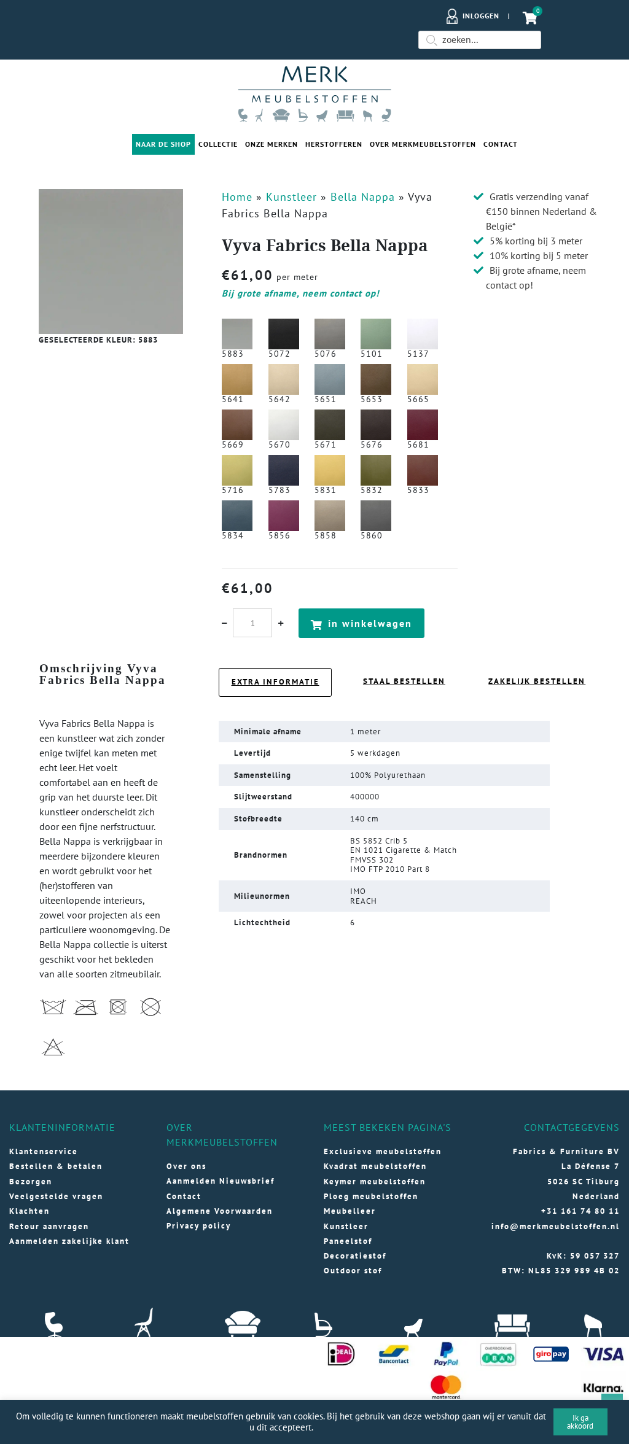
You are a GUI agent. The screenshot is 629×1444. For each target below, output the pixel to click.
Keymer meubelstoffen (375, 1181)
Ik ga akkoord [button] (580, 1422)
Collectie (218, 144)
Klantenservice (43, 1151)
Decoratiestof (355, 1256)
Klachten (29, 1211)
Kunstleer (291, 197)
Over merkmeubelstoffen (423, 144)
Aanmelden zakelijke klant (69, 1241)
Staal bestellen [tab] (404, 681)
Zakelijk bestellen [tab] (536, 681)
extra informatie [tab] (275, 682)
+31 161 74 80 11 (580, 1211)
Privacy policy (198, 1226)
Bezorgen (30, 1181)
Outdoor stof (353, 1270)
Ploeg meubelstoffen (371, 1196)
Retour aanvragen (49, 1226)
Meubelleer (350, 1211)
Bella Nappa (362, 197)
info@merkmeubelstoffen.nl (555, 1226)
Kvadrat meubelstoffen (375, 1166)
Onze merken (271, 144)
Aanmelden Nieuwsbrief (220, 1181)
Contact (500, 144)
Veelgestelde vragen (56, 1196)
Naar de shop (163, 144)
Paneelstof (348, 1241)
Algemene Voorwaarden (219, 1211)
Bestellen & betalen (56, 1166)
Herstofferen (333, 144)
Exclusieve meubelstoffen (383, 1151)
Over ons (186, 1166)
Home (237, 197)
